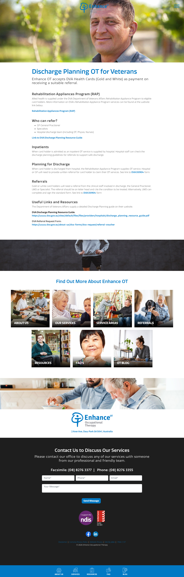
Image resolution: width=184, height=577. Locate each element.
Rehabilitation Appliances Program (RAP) (53, 111)
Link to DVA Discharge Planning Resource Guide (57, 137)
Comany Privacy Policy (78, 542)
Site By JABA (110, 542)
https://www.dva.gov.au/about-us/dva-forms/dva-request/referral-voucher (73, 224)
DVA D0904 (137, 172)
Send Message (91, 500)
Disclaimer (62, 542)
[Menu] (176, 5)
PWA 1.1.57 (121, 542)
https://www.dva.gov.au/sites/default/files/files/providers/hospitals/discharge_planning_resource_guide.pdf (90, 215)
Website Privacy (96, 542)
